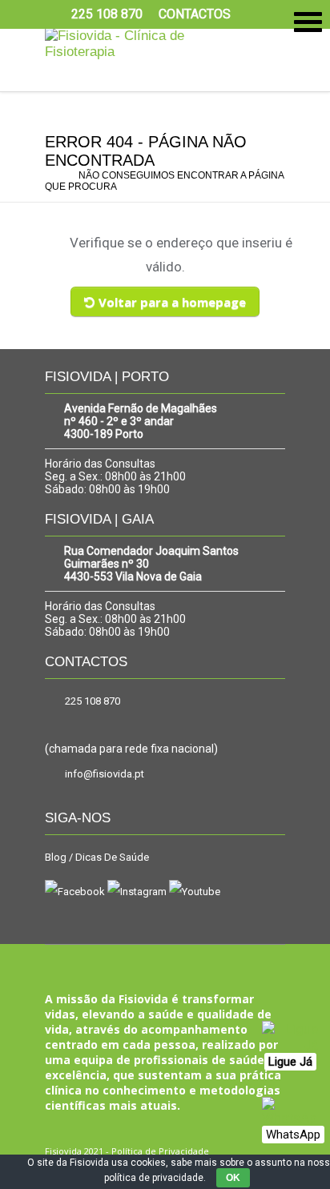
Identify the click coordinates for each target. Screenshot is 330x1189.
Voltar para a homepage (172, 302)
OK (233, 1177)
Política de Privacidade (160, 1151)
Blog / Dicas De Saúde (97, 857)
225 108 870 (92, 701)
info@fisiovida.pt (104, 774)
